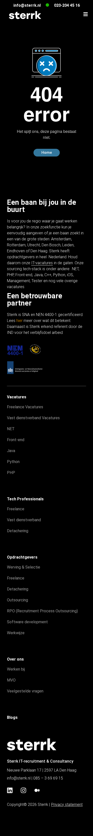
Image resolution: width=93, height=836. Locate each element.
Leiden (68, 245)
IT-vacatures (42, 263)
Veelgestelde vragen (25, 691)
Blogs (12, 717)
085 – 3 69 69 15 (48, 778)
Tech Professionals (25, 499)
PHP (10, 274)
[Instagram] (23, 790)
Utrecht (33, 245)
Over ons (15, 659)
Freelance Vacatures (25, 407)
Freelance (15, 509)
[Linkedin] (9, 790)
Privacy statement (67, 804)
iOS (70, 274)
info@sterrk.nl (27, 5)
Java (38, 274)
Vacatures (16, 397)
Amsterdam (61, 239)
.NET (75, 268)
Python (59, 274)
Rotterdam (16, 245)
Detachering (17, 530)
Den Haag (39, 251)
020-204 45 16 (67, 5)
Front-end (23, 274)
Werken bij (16, 669)
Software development (27, 622)
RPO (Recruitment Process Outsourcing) (42, 611)
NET (11, 428)
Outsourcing (17, 600)
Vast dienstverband (24, 520)
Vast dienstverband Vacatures (33, 418)
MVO (11, 680)
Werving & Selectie (23, 567)
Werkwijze (16, 632)
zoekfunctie (50, 227)
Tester (36, 280)
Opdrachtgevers (22, 557)
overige (71, 280)
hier (19, 320)
